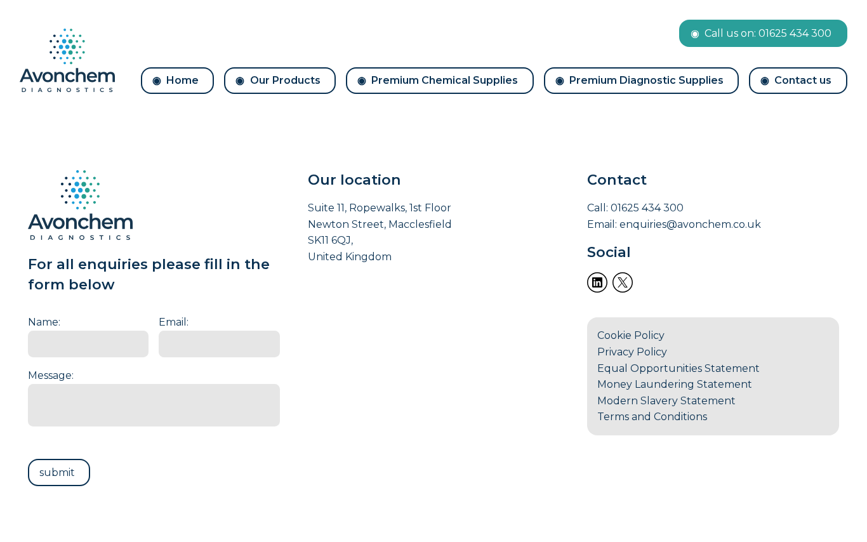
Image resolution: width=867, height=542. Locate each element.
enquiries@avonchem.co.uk (690, 224)
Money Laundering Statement (674, 384)
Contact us (802, 80)
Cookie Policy (631, 335)
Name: (44, 322)
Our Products (285, 80)
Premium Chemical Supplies (444, 80)
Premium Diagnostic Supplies (646, 80)
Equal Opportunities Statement (678, 368)
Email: (174, 322)
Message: (51, 375)
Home (182, 80)
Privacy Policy (632, 352)
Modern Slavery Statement (666, 401)
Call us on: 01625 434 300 (768, 33)
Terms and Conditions (652, 417)
